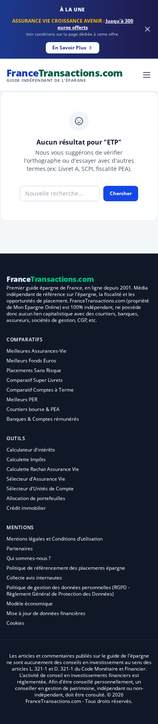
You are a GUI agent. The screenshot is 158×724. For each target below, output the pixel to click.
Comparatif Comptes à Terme (40, 389)
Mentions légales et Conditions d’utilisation (54, 538)
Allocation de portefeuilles (35, 498)
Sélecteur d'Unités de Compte (40, 488)
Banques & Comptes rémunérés (42, 418)
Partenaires (19, 548)
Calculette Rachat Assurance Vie (42, 469)
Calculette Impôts (26, 459)
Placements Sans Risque (33, 370)
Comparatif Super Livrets (34, 380)
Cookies (15, 623)
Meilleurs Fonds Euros (31, 360)
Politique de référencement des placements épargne (65, 567)
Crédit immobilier (26, 508)
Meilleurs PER (21, 399)
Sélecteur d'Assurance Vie (35, 478)
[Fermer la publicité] (147, 29)
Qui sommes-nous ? (28, 558)
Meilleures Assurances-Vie (36, 350)
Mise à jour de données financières (45, 613)
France (64, 74)
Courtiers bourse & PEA (33, 409)
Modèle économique (29, 603)
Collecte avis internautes (34, 577)
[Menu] (147, 75)
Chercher (121, 193)
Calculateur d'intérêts (30, 449)
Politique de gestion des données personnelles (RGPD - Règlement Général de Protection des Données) (68, 590)
